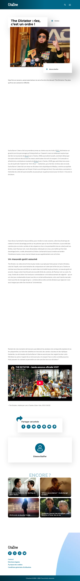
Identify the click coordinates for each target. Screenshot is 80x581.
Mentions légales (14, 562)
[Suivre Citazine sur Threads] (19, 553)
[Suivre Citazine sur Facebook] (10, 553)
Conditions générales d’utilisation (19, 567)
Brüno (36, 161)
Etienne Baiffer (53, 69)
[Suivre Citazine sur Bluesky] (24, 553)
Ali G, (58, 150)
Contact (11, 559)
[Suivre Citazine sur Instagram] (15, 553)
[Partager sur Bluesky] (34, 427)
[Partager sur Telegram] (44, 427)
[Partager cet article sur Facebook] (23, 427)
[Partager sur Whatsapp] (29, 427)
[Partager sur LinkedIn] (39, 427)
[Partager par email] (49, 427)
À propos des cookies (15, 564)
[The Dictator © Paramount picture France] (40, 117)
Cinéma (56, 21)
